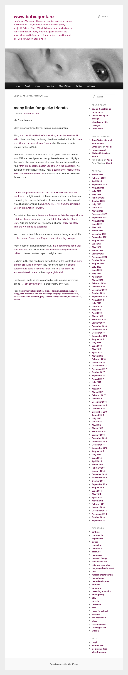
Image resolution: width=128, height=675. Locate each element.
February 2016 (99, 431)
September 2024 (99, 184)
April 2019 (97, 312)
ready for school (60, 296)
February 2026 (99, 177)
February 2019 (99, 319)
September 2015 (99, 447)
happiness (97, 554)
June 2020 (97, 270)
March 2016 (97, 428)
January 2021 (98, 253)
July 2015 (96, 454)
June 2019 (97, 306)
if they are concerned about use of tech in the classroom (46, 165)
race (94, 607)
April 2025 (97, 181)
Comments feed (99, 648)
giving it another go (101, 108)
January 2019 (98, 322)
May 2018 (96, 349)
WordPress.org (99, 652)
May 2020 (96, 273)
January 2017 (98, 398)
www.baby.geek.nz (34, 16)
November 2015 (99, 441)
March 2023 (97, 210)
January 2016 (98, 434)
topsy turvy (97, 112)
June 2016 (97, 421)
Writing (79, 85)
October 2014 (98, 480)
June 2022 (97, 224)
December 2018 (99, 326)
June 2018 (97, 345)
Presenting (49, 85)
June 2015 (97, 457)
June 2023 (97, 207)
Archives (91, 85)
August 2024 (98, 187)
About (27, 85)
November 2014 (99, 477)
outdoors (35, 296)
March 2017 (97, 391)
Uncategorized (99, 627)
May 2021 (96, 247)
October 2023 (98, 200)
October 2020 (98, 260)
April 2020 (97, 276)
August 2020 (98, 263)
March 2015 (97, 464)
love (76, 293)
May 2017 (96, 388)
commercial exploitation (33, 290)
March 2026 (97, 174)
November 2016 (99, 405)
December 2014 (99, 474)
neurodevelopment (22, 296)
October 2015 (98, 444)
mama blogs (98, 577)
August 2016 (98, 415)
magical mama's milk (102, 574)
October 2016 (98, 408)
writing (17, 299)
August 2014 (98, 487)
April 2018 (97, 352)
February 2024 (99, 197)
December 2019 (99, 289)
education (54, 290)
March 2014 (97, 500)
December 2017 (99, 365)
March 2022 (97, 230)
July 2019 (96, 303)
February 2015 (99, 467)
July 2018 (96, 342)
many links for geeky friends (41, 107)
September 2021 (99, 237)
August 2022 (98, 220)
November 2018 (99, 329)
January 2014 (98, 507)
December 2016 (99, 401)
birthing (96, 531)
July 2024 (96, 190)
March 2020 (97, 279)
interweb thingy (99, 558)
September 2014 (99, 484)
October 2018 (98, 332)
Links (37, 85)
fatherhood (97, 548)
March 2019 (97, 316)
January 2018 (98, 362)
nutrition (96, 584)
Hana (94, 149)
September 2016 (99, 411)
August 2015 (98, 451)
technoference (74, 296)
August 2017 (98, 378)
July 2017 (96, 382)
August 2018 (98, 339)
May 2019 (96, 309)
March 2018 (97, 355)
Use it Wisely (65, 85)
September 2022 (99, 217)
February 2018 (99, 359)
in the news (97, 128)
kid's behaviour (27, 293)
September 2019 (99, 296)
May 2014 (96, 494)
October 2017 (98, 372)
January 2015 (98, 470)
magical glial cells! (53, 272)
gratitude (64, 290)
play (42, 296)
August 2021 (98, 240)
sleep (94, 620)
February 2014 (99, 503)
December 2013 (99, 510)
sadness (96, 614)
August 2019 (98, 299)
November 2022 (99, 214)
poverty (48, 296)
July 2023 (96, 204)
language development (63, 293)
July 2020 (96, 266)
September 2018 (99, 335)
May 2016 (96, 424)
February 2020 (99, 283)
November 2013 (99, 513)
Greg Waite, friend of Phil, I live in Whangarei (102, 143)
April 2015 (97, 461)
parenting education (101, 591)
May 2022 (96, 227)
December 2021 (99, 233)
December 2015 (99, 438)
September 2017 (99, 375)
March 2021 (97, 250)
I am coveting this (33, 283)
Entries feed (97, 645)
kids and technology (43, 293)
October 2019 (98, 293)
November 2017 (99, 368)
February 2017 (99, 395)
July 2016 (96, 418)
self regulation (99, 617)
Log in (95, 642)
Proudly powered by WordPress (64, 664)
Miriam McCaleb (100, 153)
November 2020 (99, 256)
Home (17, 85)
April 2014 (97, 497)
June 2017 (97, 385)
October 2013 (98, 517)
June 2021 (97, 243)
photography (98, 594)
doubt (46, 290)
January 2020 (98, 286)
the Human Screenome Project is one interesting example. (47, 238)
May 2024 (96, 194)
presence (96, 604)
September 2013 (99, 520)
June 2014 (97, 490)
